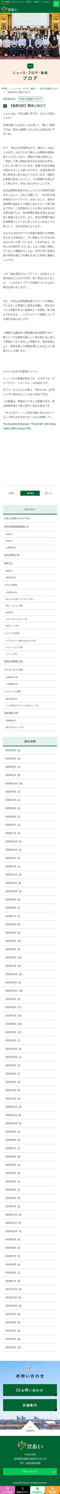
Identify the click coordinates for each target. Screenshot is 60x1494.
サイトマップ (30, 1471)
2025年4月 (12, 816)
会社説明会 (11, 555)
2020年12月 (13, 1106)
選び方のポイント (14, 727)
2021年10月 (13, 1057)
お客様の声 (12, 677)
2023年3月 (12, 949)
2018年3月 (12, 1272)
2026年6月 (12, 750)
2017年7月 (12, 1330)
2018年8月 (12, 1247)
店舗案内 (30, 1405)
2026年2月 (12, 767)
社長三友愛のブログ (49, 88)
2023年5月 (12, 932)
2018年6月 (12, 1264)
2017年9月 (12, 1314)
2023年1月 (13, 966)
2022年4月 (12, 1040)
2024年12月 (13, 841)
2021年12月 (13, 1048)
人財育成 (11, 592)
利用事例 (11, 720)
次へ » (48, 493)
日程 (9, 534)
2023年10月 (13, 891)
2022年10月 (14, 990)
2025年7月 (12, 800)
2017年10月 (13, 1305)
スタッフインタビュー (16, 619)
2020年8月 (12, 1140)
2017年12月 (13, 1289)
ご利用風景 (12, 684)
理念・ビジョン (14, 606)
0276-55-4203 (33, 1463)
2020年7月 (12, 1148)
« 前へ (11, 493)
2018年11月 (13, 1223)
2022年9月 (12, 999)
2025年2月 (12, 824)
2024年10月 (13, 849)
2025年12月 (14, 783)
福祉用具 (11, 577)
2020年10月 (13, 1123)
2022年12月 (13, 974)
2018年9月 (12, 1239)
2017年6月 (12, 1339)
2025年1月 (12, 833)
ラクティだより (14, 647)
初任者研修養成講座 (16, 526)
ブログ (10, 585)
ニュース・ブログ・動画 (24, 88)
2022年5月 (13, 1032)
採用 (9, 571)
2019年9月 (12, 1181)
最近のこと (12, 626)
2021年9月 (12, 1065)
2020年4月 (12, 1173)
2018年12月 (13, 1214)
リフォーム (12, 691)
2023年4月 (13, 941)
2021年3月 (12, 1082)
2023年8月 (12, 907)
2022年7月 (13, 1015)
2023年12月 (13, 874)
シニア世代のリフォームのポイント (22, 705)
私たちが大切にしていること (19, 599)
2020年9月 (12, 1131)
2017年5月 (13, 1347)
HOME (5, 88)
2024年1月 (12, 866)
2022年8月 (13, 1007)
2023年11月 (13, 883)
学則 (9, 541)
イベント (11, 654)
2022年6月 (13, 1024)
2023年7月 (12, 916)
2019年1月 (12, 1206)
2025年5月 (12, 808)
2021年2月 (12, 1090)
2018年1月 (12, 1281)
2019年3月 (12, 1189)
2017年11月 (13, 1297)
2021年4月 (12, 1073)
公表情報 (11, 548)
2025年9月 (12, 791)
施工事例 (11, 699)
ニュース (11, 633)
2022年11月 (13, 982)
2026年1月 (12, 775)
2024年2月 (12, 858)
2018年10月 (13, 1231)
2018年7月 (12, 1256)
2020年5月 (12, 1165)
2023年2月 (13, 957)
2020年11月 (13, 1115)
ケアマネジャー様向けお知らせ (21, 641)
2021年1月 (12, 1098)
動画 (8, 563)
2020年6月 (12, 1156)
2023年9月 (12, 899)
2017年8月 (12, 1322)
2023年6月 (12, 924)
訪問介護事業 (13, 661)
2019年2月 (12, 1198)
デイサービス (13, 669)
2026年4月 (12, 758)
